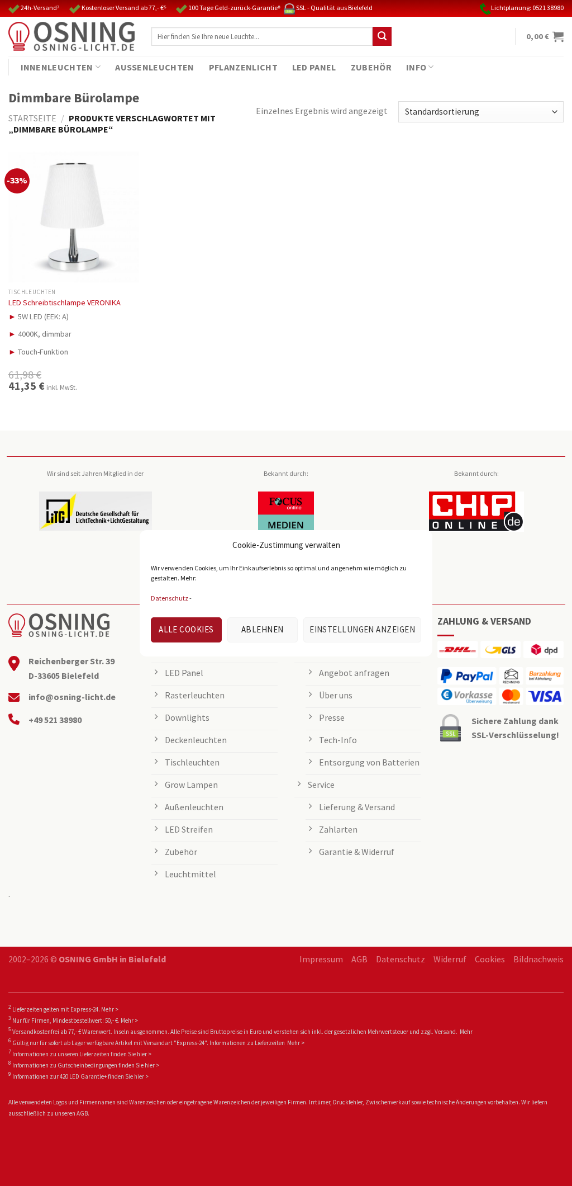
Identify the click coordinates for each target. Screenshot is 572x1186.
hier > (144, 1054)
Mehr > (109, 1009)
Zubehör (371, 67)
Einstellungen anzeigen (362, 629)
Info (416, 67)
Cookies (490, 959)
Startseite (32, 118)
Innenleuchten (57, 67)
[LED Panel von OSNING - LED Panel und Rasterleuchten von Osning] (71, 36)
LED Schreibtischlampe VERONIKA (64, 302)
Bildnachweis (538, 959)
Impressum (321, 959)
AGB (359, 959)
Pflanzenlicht (243, 67)
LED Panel (314, 67)
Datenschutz (169, 598)
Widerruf (449, 959)
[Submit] (382, 36)
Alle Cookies (186, 629)
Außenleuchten (154, 67)
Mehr (466, 1032)
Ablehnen (262, 629)
